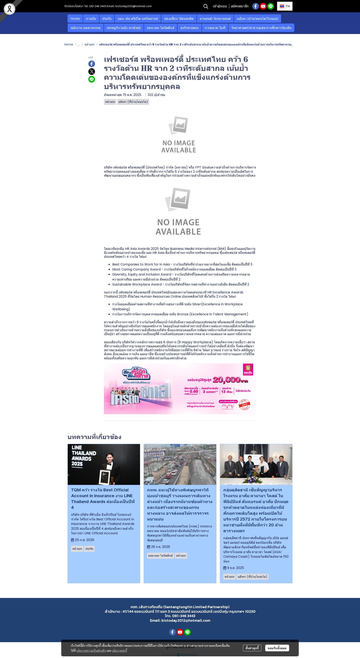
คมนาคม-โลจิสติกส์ (160, 27)
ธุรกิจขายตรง (189, 27)
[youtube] (263, 6)
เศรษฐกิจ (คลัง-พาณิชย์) (124, 27)
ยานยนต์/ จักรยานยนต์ (215, 18)
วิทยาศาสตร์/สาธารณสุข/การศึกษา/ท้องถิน (261, 27)
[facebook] (255, 6)
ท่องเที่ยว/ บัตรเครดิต (179, 18)
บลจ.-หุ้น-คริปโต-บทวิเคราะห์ (138, 18)
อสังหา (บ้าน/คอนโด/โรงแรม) (257, 18)
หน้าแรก (89, 44)
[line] (270, 6)
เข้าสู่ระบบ (220, 6)
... (79, 44)
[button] (205, 6)
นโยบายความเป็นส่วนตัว (91, 650)
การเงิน (91, 18)
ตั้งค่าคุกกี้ (252, 648)
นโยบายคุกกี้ (119, 650)
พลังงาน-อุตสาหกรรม (86, 27)
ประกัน (106, 18)
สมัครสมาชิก (240, 6)
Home (75, 18)
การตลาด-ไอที (215, 27)
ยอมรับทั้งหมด (277, 648)
